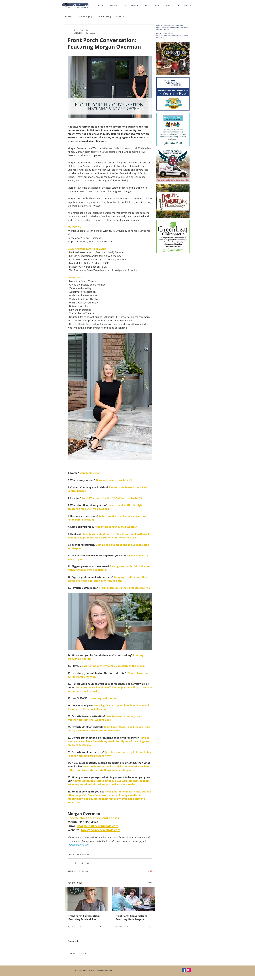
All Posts (69, 16)
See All (149, 882)
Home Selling (104, 16)
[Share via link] (88, 863)
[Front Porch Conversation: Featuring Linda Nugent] (133, 899)
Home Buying (85, 16)
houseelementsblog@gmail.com (169, 35)
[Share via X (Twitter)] (75, 863)
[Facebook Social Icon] (184, 970)
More (118, 16)
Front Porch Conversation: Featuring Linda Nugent (131, 917)
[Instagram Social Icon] (189, 970)
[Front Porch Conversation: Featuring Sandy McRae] (86, 899)
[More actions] (150, 31)
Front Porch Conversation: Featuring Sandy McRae (84, 917)
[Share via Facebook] (69, 863)
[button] (114, 6)
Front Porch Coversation (78, 854)
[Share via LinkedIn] (82, 863)
